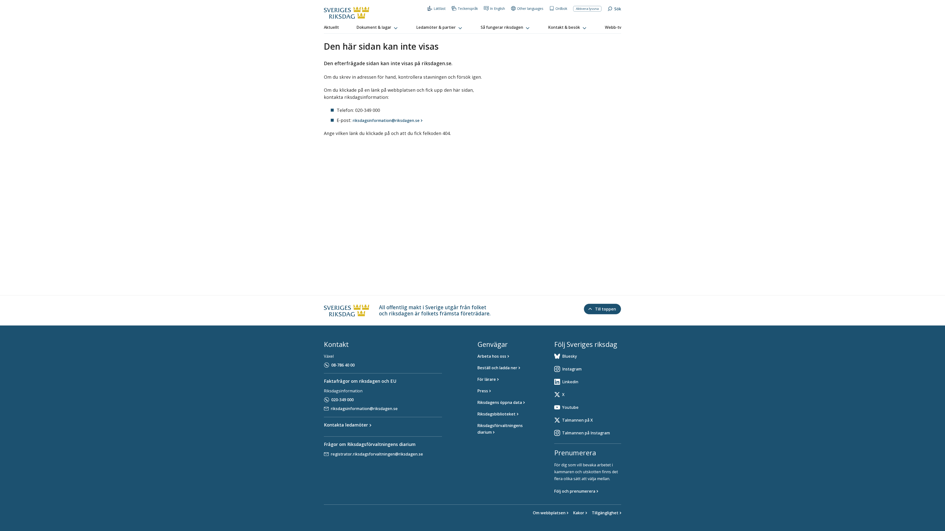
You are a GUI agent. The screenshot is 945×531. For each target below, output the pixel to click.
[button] (377, 27)
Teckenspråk (468, 8)
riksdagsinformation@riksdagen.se (364, 408)
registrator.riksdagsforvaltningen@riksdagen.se (377, 454)
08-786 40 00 (343, 365)
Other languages (530, 8)
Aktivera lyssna (587, 8)
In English (497, 8)
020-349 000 (342, 399)
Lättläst (440, 8)
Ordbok (561, 8)
